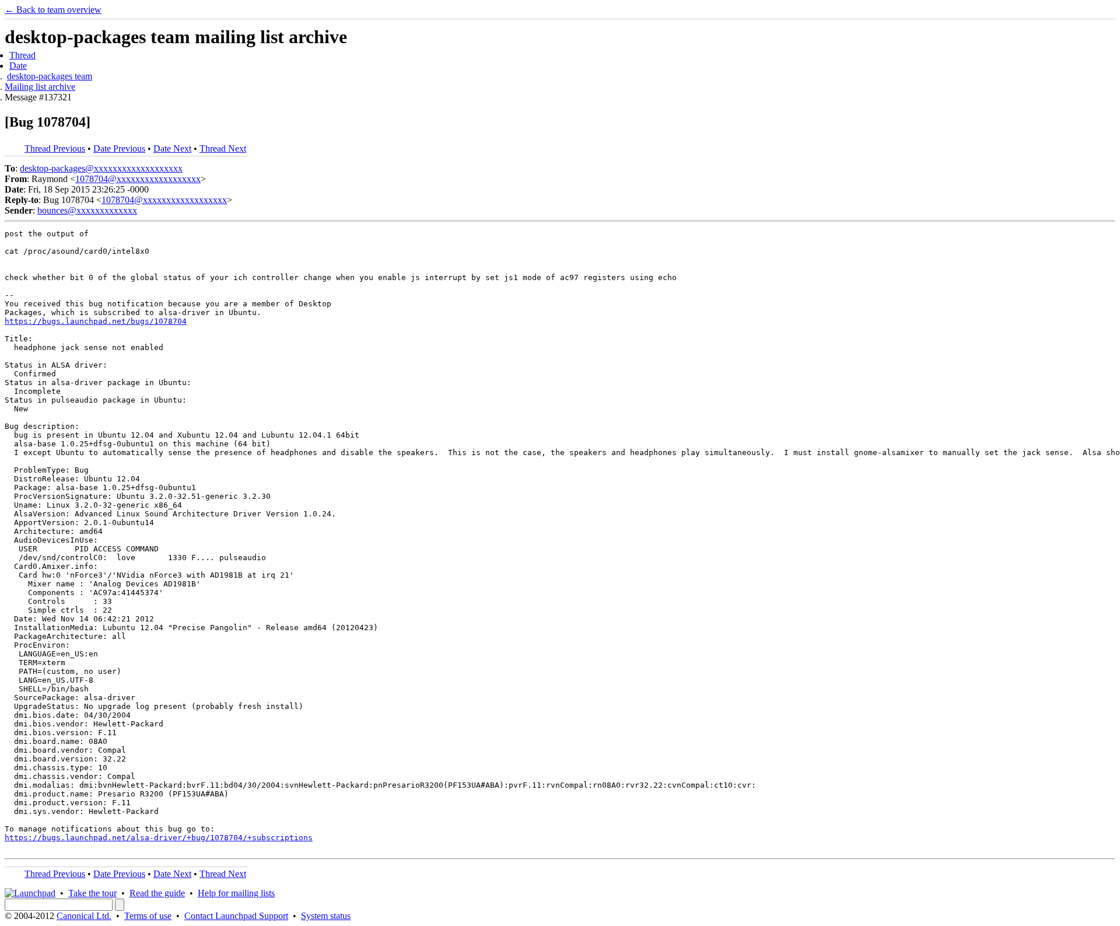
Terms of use (148, 916)
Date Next (172, 148)
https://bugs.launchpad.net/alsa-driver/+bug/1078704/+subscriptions (159, 837)
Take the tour (92, 893)
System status (326, 916)
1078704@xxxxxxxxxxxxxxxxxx (138, 179)
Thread (22, 55)
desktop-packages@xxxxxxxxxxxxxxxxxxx (101, 168)
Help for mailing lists (236, 893)
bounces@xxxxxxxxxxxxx (87, 210)
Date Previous (119, 148)
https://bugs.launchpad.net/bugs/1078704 (96, 321)
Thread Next (223, 148)
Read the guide (157, 893)
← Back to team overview (53, 10)
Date (18, 66)
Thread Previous (54, 148)
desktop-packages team (49, 76)
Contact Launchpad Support (236, 916)
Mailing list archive (40, 87)
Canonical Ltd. (84, 916)
